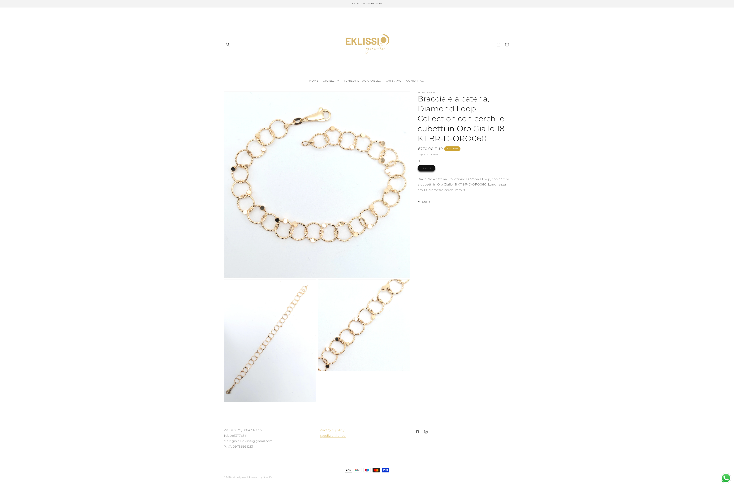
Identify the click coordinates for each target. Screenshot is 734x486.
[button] (228, 44)
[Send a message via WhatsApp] (726, 478)
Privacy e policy (332, 430)
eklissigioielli (240, 477)
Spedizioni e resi (333, 435)
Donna (428, 168)
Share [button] (426, 201)
